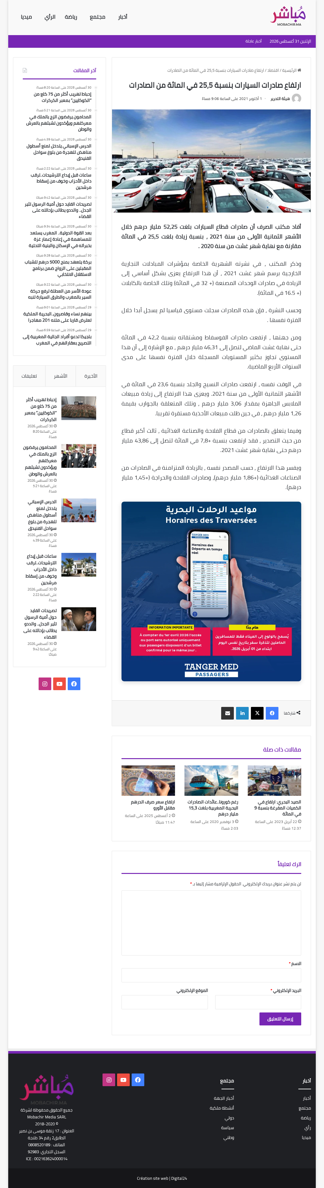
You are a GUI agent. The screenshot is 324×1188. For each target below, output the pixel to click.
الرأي (51, 17)
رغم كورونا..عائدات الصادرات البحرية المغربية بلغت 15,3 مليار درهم (213, 808)
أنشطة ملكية (222, 1108)
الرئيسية (289, 70)
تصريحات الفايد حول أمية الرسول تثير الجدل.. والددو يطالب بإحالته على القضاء (40, 623)
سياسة (227, 1127)
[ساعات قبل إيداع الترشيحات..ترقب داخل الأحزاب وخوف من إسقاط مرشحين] (78, 565)
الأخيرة (90, 376)
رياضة (71, 17)
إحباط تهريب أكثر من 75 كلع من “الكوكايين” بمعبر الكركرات (40, 409)
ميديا (26, 17)
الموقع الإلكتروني (192, 990)
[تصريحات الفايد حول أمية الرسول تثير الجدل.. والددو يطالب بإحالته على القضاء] (78, 619)
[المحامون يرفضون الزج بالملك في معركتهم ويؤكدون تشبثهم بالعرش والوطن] (78, 456)
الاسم (295, 963)
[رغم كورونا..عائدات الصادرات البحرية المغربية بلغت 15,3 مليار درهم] (211, 780)
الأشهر (60, 376)
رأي (307, 1127)
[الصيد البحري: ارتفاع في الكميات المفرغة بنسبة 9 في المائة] (275, 780)
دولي (229, 1118)
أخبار (122, 17)
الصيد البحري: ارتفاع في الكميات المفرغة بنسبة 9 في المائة (277, 808)
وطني (228, 1137)
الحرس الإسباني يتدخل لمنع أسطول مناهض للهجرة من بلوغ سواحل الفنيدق (42, 515)
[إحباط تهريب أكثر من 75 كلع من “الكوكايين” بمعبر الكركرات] (78, 408)
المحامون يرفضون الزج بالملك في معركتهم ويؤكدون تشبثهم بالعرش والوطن (40, 460)
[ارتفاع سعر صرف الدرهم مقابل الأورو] (148, 780)
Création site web (152, 1178)
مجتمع (97, 17)
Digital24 (179, 1178)
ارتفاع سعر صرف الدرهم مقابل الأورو (153, 805)
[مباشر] (290, 16)
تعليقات (29, 376)
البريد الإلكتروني (286, 990)
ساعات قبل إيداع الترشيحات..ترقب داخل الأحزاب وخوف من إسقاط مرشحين (41, 569)
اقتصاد (273, 70)
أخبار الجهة (224, 1098)
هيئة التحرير (280, 98)
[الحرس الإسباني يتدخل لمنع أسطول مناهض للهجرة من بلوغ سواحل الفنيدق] (78, 510)
